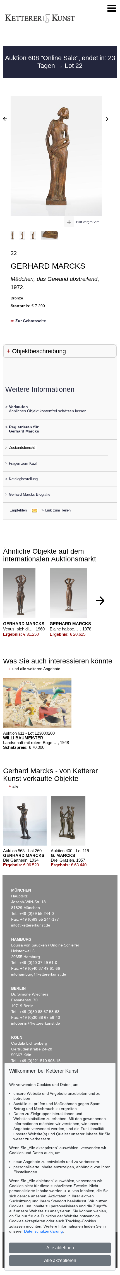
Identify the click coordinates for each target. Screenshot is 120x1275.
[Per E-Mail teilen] (33, 510)
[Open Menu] (112, 8)
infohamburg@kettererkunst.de (38, 974)
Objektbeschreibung (39, 351)
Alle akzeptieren (60, 1260)
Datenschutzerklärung (43, 1231)
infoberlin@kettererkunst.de (35, 1023)
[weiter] (100, 600)
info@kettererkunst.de (30, 925)
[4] (5, 118)
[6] (106, 118)
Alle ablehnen (60, 1247)
